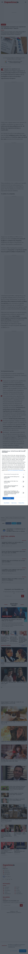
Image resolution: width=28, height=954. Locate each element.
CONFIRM (8, 498)
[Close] (25, 451)
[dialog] (14, 477)
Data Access (14, 502)
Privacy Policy (21, 502)
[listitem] (14, 474)
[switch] (23, 477)
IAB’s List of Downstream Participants (15, 470)
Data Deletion (6, 502)
